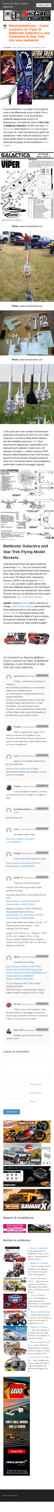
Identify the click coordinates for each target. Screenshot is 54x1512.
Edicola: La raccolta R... (39, 1248)
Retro (44, 48)
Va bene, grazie (44, 5)
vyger (16, 756)
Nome (36, 1084)
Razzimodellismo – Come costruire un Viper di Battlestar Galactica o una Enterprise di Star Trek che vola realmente (29, 33)
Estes (14, 48)
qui (23, 451)
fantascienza (22, 48)
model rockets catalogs (22, 606)
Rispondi (41, 675)
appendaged (20, 676)
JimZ (35, 441)
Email (35, 1093)
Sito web (33, 1101)
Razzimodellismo (34, 48)
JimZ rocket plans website (29, 597)
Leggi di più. (8, 6)
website (25, 603)
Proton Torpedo (10, 613)
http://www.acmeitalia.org (17, 768)
